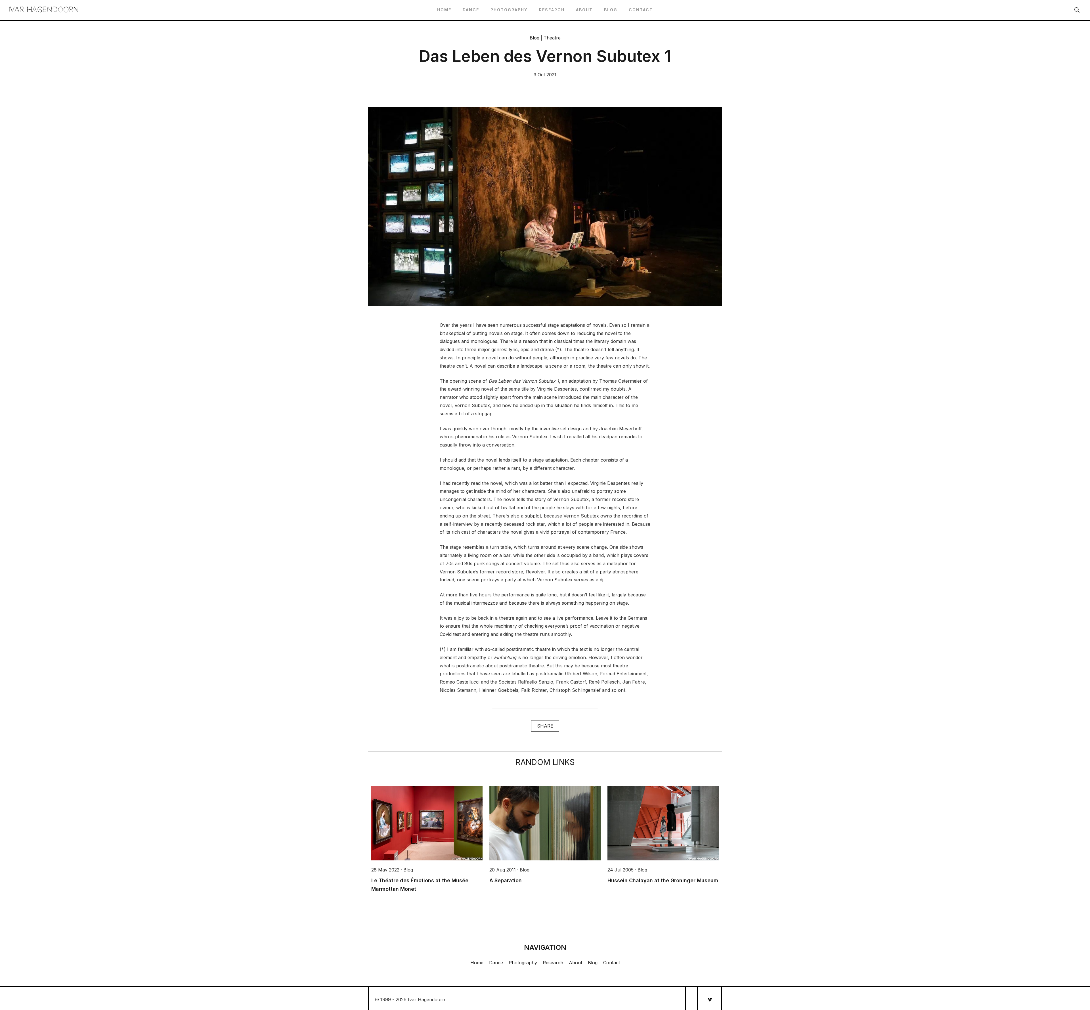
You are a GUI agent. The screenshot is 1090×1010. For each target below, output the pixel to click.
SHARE (545, 726)
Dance (471, 9)
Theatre (552, 38)
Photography (509, 9)
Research (552, 9)
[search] (1076, 9)
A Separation (505, 880)
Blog (610, 9)
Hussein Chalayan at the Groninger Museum (662, 880)
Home (444, 9)
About (584, 9)
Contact (641, 9)
